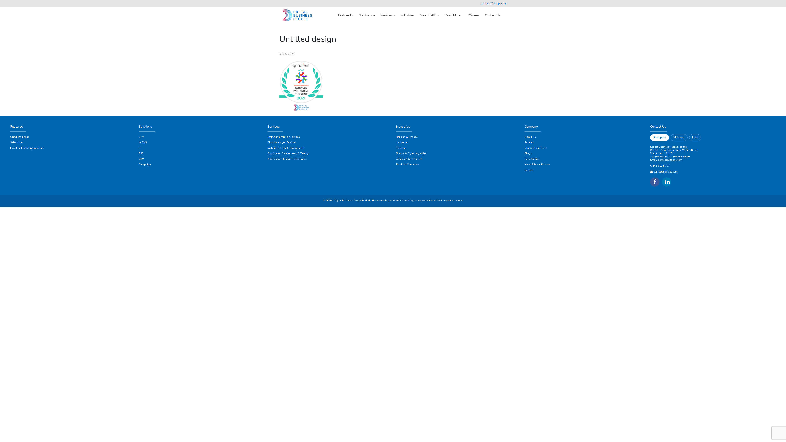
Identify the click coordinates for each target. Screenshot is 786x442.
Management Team (535, 148)
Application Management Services (287, 159)
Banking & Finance (406, 137)
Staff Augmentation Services (284, 137)
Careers (529, 170)
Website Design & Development (286, 148)
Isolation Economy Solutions (27, 148)
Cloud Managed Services (282, 142)
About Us (530, 137)
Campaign (145, 164)
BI (140, 148)
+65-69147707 (661, 165)
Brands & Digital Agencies (411, 153)
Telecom (401, 148)
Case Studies (532, 159)
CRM (141, 159)
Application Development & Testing (288, 153)
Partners (529, 142)
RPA (141, 153)
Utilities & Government (409, 159)
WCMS (143, 142)
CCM (141, 137)
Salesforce (16, 142)
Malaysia (679, 137)
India (695, 137)
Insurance (401, 142)
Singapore (659, 137)
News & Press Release (537, 164)
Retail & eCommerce (407, 164)
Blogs (528, 153)
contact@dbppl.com (494, 3)
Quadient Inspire (19, 137)
